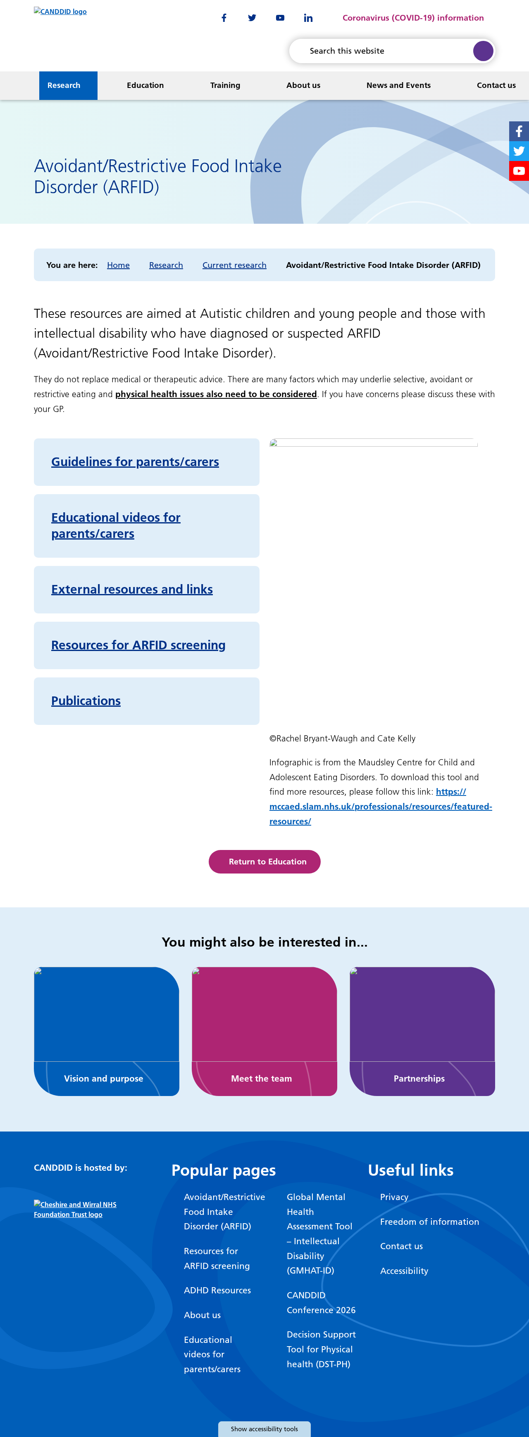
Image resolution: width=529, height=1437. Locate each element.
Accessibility (404, 1271)
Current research (235, 265)
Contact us (496, 85)
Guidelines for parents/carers (135, 462)
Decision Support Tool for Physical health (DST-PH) (321, 1349)
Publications (86, 701)
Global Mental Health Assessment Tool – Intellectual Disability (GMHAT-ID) (320, 1234)
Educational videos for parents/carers (212, 1354)
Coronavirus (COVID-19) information (413, 18)
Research (64, 85)
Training (225, 85)
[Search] (483, 51)
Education (145, 85)
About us (303, 85)
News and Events (399, 85)
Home (118, 265)
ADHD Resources (217, 1290)
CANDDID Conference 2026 (321, 1302)
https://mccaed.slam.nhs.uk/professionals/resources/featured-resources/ (380, 806)
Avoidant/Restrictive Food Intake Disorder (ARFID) (219, 1211)
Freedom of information (429, 1222)
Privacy (394, 1197)
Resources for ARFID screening (138, 645)
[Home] (11, 85)
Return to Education (268, 861)
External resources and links (132, 589)
